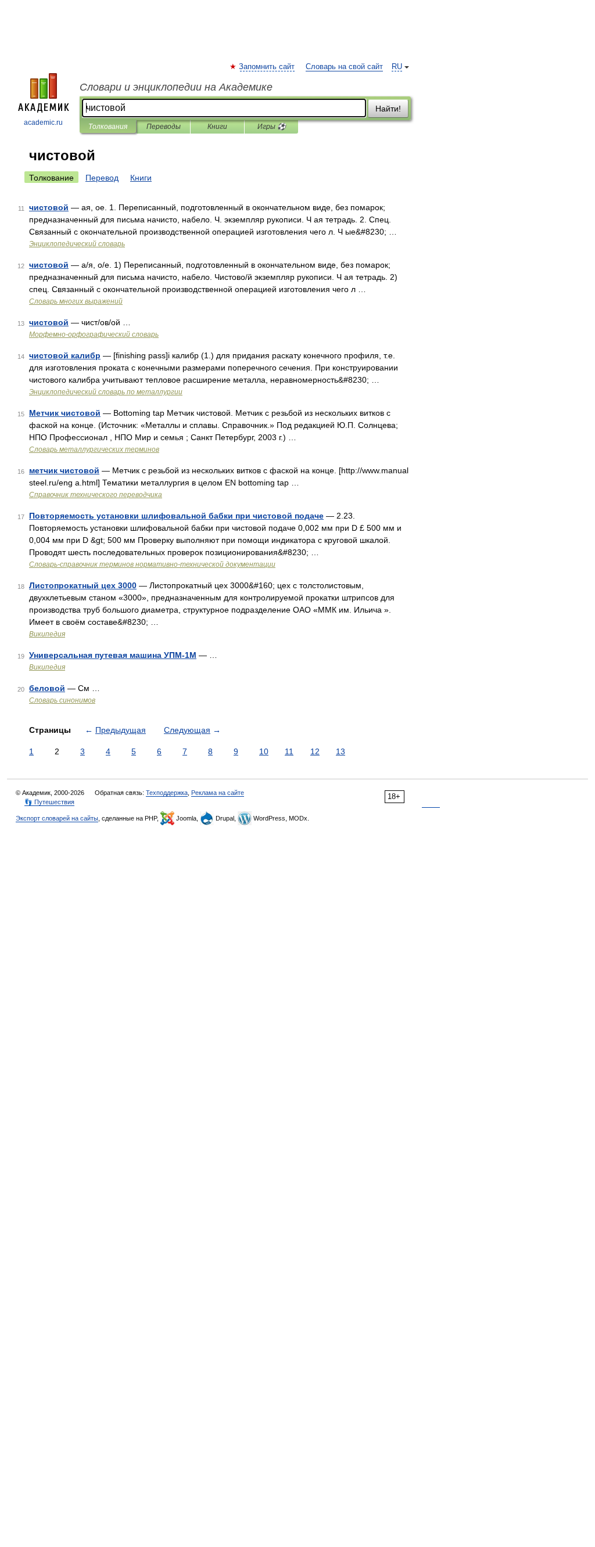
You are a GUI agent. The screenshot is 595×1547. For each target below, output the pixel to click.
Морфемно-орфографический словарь (94, 334)
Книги (217, 127)
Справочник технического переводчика (95, 495)
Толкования (107, 127)
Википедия (47, 634)
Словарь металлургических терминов (94, 449)
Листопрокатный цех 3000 (83, 585)
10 (263, 751)
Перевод (102, 177)
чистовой (49, 207)
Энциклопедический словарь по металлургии (105, 392)
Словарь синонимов (62, 700)
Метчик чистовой (65, 413)
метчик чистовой (64, 470)
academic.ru (43, 122)
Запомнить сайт (267, 67)
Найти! (388, 108)
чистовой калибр (65, 355)
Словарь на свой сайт (344, 67)
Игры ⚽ (271, 127)
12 (315, 751)
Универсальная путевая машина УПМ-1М (112, 655)
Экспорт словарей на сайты (57, 818)
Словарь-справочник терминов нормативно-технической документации (152, 564)
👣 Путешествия (49, 801)
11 (289, 751)
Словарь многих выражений (76, 301)
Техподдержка (167, 792)
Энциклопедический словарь (77, 244)
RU (397, 67)
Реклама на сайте (217, 792)
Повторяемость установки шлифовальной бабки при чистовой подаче (176, 515)
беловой (47, 688)
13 (340, 751)
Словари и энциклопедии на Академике (176, 87)
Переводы (163, 127)
